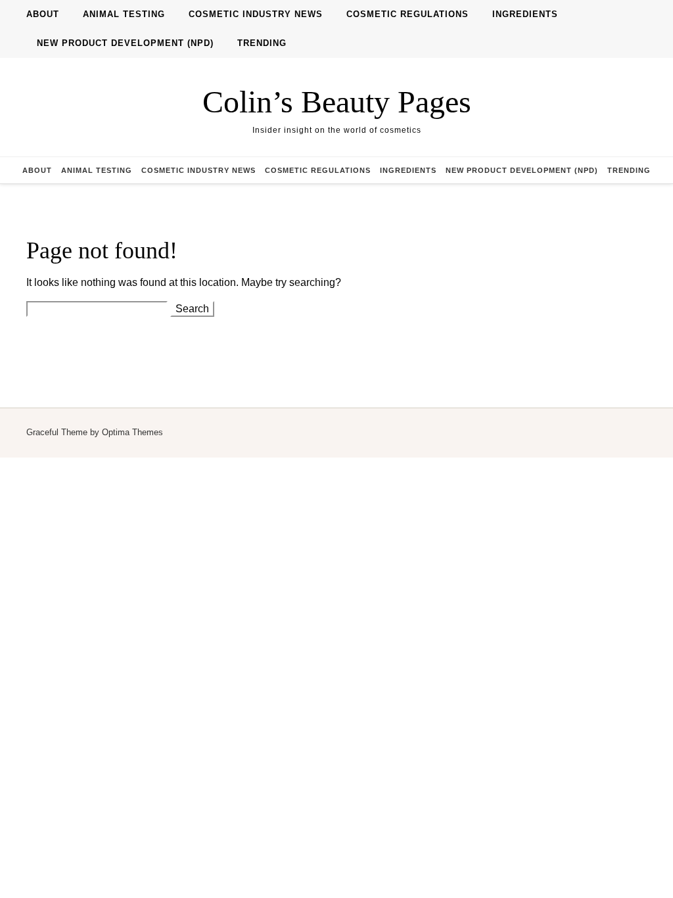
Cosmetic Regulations (407, 14)
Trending (262, 43)
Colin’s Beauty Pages (336, 101)
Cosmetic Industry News (256, 14)
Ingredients (525, 14)
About (42, 14)
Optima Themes (132, 432)
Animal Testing (124, 14)
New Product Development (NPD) (125, 43)
